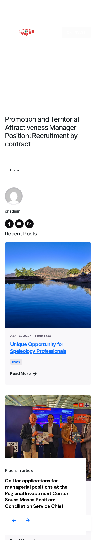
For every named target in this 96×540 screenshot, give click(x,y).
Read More (20, 373)
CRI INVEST (76, 32)
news (16, 361)
